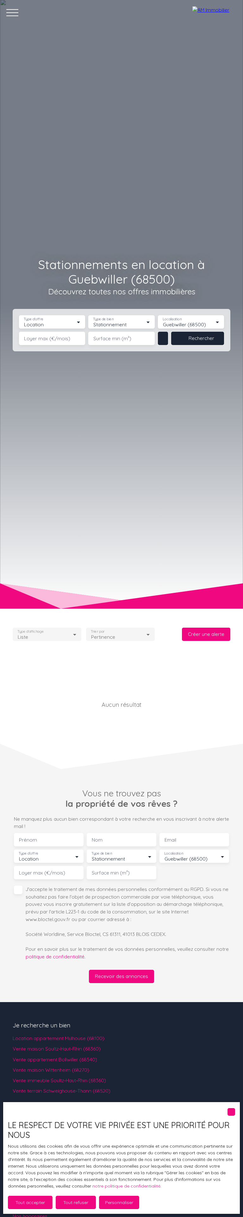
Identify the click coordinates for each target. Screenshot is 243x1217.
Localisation (172, 319)
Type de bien (103, 319)
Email (170, 840)
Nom (97, 840)
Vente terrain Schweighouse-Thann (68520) (61, 1091)
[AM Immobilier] (214, 12)
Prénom (28, 840)
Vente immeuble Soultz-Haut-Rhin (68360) (59, 1080)
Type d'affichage (30, 631)
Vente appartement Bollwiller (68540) (55, 1059)
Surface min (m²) (112, 339)
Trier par (97, 631)
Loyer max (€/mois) (47, 339)
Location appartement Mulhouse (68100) (58, 1038)
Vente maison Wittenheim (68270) (51, 1070)
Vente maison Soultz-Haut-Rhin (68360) (57, 1048)
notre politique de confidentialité (126, 1186)
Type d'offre (33, 319)
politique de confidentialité (55, 956)
